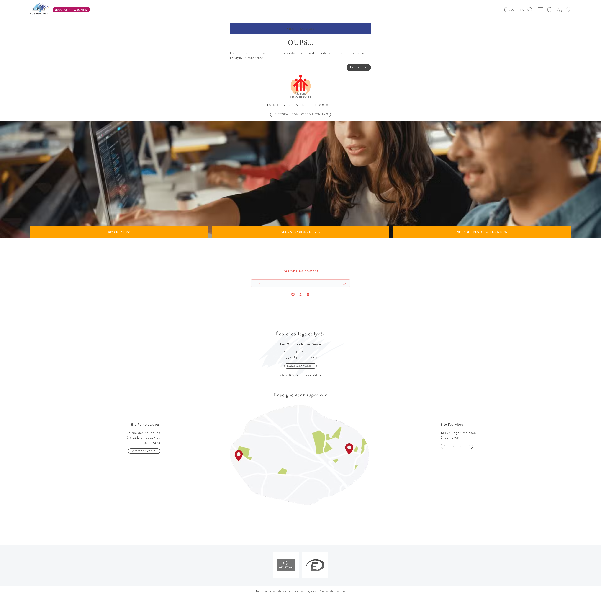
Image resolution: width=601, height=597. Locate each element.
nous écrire (313, 374)
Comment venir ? (300, 366)
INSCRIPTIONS (518, 9)
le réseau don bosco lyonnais (300, 114)
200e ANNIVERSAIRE (71, 9)
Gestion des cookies (332, 591)
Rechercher (359, 67)
